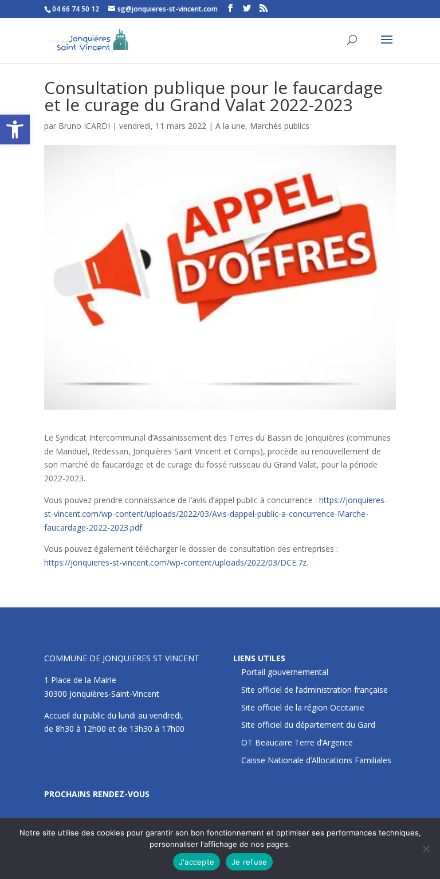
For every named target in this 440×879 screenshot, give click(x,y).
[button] (15, 129)
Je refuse (249, 861)
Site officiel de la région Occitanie (302, 707)
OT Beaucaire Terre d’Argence (297, 742)
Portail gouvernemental (284, 671)
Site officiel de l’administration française (314, 689)
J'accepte (196, 861)
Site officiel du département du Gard (308, 724)
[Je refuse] (425, 848)
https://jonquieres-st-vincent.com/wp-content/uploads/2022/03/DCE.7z (175, 562)
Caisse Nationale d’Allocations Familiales (316, 760)
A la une (230, 125)
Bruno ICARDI (84, 125)
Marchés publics (279, 125)
